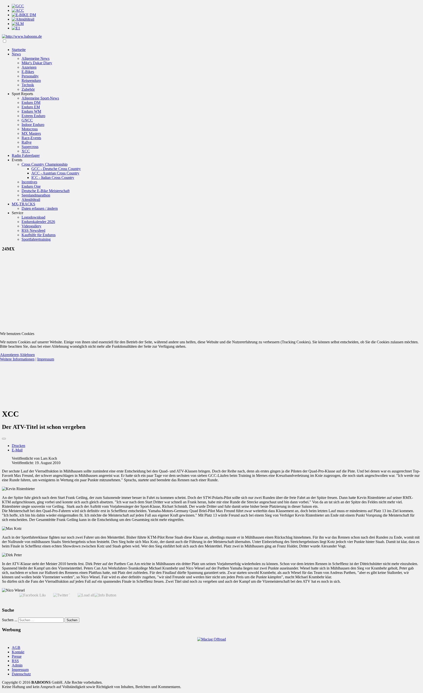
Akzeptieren (9, 355)
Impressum (45, 359)
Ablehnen (27, 355)
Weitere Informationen (17, 359)
